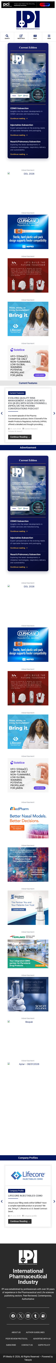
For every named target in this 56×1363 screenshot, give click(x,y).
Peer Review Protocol (17, 1339)
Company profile (17, 1191)
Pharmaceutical (29, 1292)
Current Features (17, 393)
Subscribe (11, 1345)
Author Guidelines (35, 1332)
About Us (16, 1332)
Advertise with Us (42, 1339)
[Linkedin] (28, 1316)
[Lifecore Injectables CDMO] (28, 1184)
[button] (1, 413)
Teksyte (28, 1360)
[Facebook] (13, 1316)
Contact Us (27, 1345)
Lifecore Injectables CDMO (25, 1196)
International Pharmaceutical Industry (28, 1276)
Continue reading (17, 118)
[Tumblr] (35, 1316)
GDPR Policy (44, 1345)
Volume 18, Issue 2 (15, 431)
